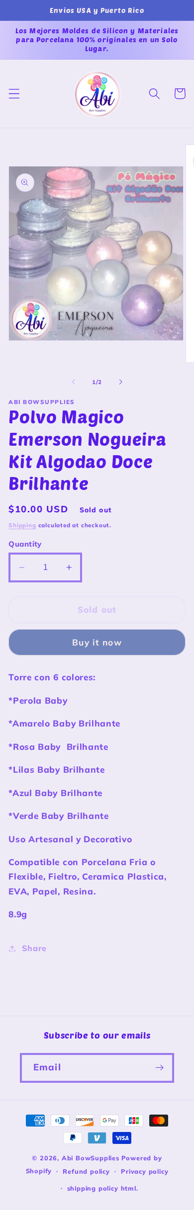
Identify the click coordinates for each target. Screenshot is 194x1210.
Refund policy (86, 1171)
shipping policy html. (102, 1188)
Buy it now (97, 642)
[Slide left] (74, 382)
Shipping (22, 525)
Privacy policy (144, 1171)
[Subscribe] (159, 1068)
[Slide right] (120, 382)
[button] (14, 93)
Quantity (25, 544)
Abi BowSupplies (90, 1158)
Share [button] (34, 948)
